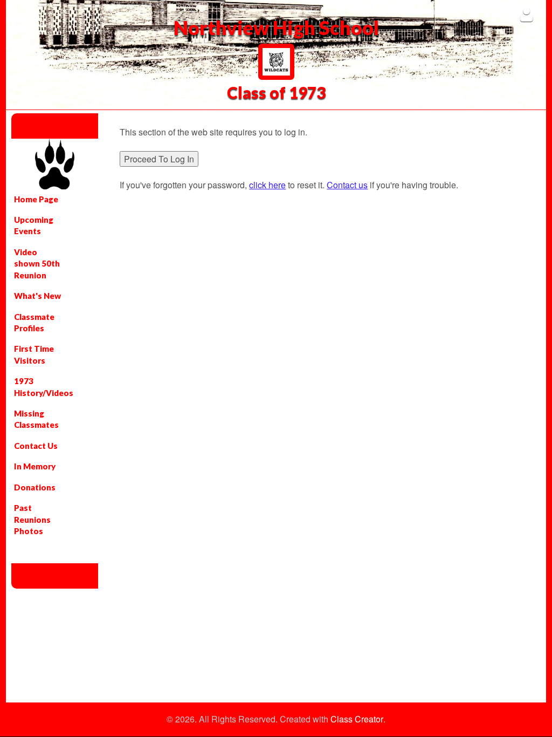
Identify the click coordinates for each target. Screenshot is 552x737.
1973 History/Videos (43, 386)
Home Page (36, 199)
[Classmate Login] (526, 14)
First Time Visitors (34, 354)
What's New (37, 296)
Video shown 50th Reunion (37, 263)
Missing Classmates (36, 418)
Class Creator (356, 719)
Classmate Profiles (34, 322)
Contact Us (36, 446)
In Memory (35, 466)
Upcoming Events (33, 225)
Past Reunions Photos (32, 519)
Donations (35, 487)
